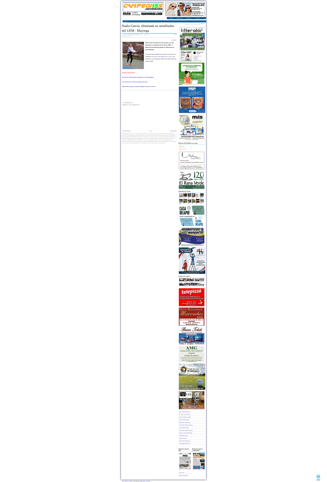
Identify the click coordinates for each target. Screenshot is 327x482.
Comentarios (183, 149)
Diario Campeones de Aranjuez (127, 481)
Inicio (126, 21)
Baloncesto (180, 18)
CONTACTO (181, 472)
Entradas (183, 146)
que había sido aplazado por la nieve (162, 56)
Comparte (174, 40)
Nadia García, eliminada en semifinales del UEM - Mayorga (148, 28)
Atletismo (188, 18)
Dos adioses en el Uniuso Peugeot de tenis (134, 82)
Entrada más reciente (127, 130)
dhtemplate (148, 481)
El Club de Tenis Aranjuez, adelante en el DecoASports (138, 77)
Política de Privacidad (183, 475)
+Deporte (197, 18)
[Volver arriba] (318, 478)
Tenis (130, 35)
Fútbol (171, 18)
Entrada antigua (173, 130)
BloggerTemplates (142, 481)
